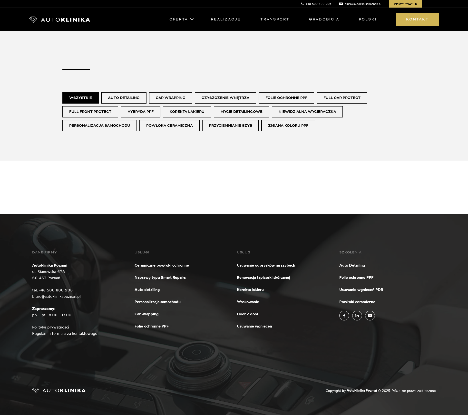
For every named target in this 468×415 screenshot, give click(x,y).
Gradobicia (324, 19)
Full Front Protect (90, 111)
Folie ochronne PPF (286, 98)
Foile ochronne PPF (356, 277)
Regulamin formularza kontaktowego (64, 333)
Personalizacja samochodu (99, 125)
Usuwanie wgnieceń (254, 326)
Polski (368, 19)
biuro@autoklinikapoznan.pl (56, 296)
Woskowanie (248, 301)
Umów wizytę (405, 3)
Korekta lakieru (187, 111)
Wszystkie (80, 98)
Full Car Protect (342, 98)
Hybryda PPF (140, 111)
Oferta (178, 19)
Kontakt (417, 19)
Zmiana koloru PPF (288, 125)
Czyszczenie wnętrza (225, 98)
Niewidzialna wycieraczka (307, 111)
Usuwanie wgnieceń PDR (361, 289)
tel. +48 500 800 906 (52, 290)
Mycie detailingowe (242, 111)
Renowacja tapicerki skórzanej (263, 277)
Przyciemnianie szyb (230, 125)
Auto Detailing (352, 265)
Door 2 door (247, 313)
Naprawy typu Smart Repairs (160, 277)
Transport (275, 19)
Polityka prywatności (50, 327)
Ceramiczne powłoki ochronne (162, 265)
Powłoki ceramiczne (357, 301)
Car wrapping (170, 98)
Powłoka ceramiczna (169, 125)
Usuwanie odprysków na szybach (266, 265)
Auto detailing (124, 98)
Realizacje (226, 19)
